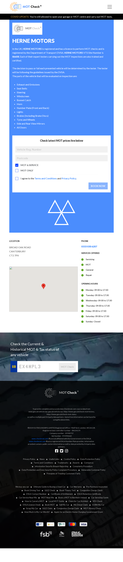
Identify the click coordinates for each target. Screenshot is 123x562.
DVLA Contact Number (36, 494)
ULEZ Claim (47, 508)
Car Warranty (76, 487)
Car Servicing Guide (99, 497)
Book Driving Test (32, 490)
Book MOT (50, 505)
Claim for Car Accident (78, 501)
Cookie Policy (70, 459)
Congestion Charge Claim (68, 508)
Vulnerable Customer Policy (93, 470)
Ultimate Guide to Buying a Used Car (49, 487)
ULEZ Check (50, 490)
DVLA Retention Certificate (89, 494)
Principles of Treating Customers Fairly (63, 473)
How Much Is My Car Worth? (37, 512)
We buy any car (22, 487)
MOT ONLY (27, 170)
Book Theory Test (67, 490)
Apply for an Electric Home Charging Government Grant (78, 512)
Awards (76, 463)
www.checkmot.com (40, 438)
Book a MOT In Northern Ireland (72, 497)
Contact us (88, 463)
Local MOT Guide (56, 501)
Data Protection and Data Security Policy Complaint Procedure (49, 470)
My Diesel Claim (81, 505)
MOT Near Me (47, 497)
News (42, 459)
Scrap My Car (32, 508)
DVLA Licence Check (31, 505)
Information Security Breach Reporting (51, 466)
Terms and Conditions (45, 178)
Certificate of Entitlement (62, 494)
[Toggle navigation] (110, 7)
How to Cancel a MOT (34, 501)
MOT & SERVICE (29, 165)
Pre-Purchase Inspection (97, 487)
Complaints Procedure (82, 466)
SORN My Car (98, 505)
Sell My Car (64, 505)
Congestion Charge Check (91, 490)
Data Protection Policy (90, 459)
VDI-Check (97, 501)
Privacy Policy (69, 178)
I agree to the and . (48, 178)
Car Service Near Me (28, 497)
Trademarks (63, 463)
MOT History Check (92, 508)
